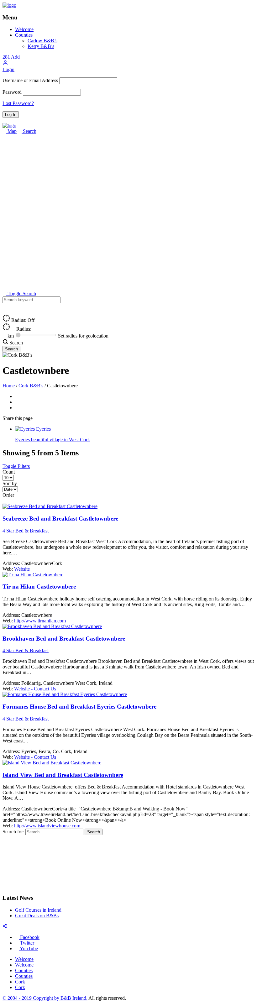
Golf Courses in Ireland (38, 910)
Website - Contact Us (35, 688)
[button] (5, 63)
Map (11, 131)
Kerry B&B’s (41, 46)
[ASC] (4, 500)
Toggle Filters (16, 466)
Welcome (24, 29)
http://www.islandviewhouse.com (47, 825)
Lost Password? (18, 103)
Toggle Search (21, 293)
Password (12, 92)
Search (29, 131)
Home (9, 385)
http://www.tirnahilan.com (40, 620)
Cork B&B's (30, 385)
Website (22, 569)
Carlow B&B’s (42, 40)
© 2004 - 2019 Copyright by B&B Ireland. (45, 998)
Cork (20, 981)
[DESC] (9, 500)
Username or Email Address (30, 80)
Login (8, 69)
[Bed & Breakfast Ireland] (9, 5)
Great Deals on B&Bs (37, 915)
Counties (24, 35)
